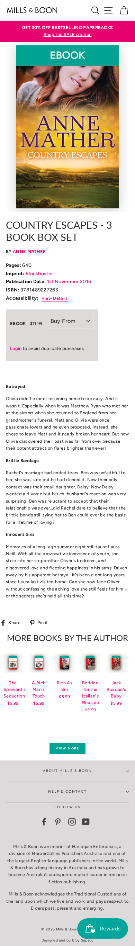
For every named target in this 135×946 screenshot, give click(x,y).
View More (67, 748)
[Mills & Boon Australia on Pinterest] (58, 822)
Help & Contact (67, 791)
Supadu (87, 940)
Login (16, 348)
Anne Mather (29, 251)
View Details (55, 298)
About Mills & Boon (67, 770)
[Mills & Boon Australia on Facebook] (44, 822)
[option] (67, 31)
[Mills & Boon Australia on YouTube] (86, 822)
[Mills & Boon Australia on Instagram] (72, 822)
